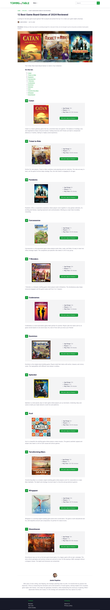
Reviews (30, 603)
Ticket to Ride (32, 75)
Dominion (30, 85)
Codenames (31, 83)
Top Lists (30, 605)
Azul (29, 89)
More (34, 3)
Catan (29, 73)
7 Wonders (31, 81)
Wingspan (31, 93)
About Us (67, 603)
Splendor (30, 87)
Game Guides (32, 607)
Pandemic (31, 77)
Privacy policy (68, 605)
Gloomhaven (31, 94)
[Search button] (98, 3)
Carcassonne (31, 79)
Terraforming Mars (33, 90)
